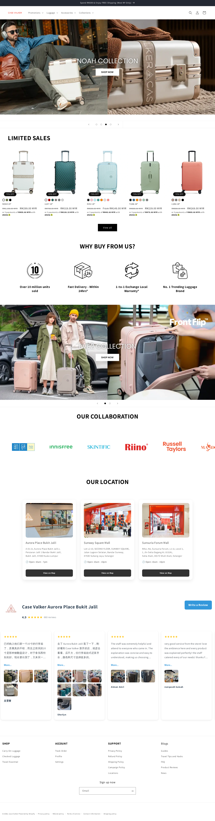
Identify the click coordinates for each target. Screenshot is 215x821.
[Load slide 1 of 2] (105, 403)
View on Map (49, 573)
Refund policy (58, 814)
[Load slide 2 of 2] (110, 403)
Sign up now (108, 782)
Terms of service (73, 814)
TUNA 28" (133, 204)
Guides (164, 750)
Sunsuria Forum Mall (155, 543)
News (163, 772)
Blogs (164, 743)
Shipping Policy (116, 761)
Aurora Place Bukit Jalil (41, 543)
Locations (113, 772)
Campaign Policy (116, 767)
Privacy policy (44, 814)
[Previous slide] (88, 124)
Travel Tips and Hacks (172, 756)
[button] (35, 12)
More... (7, 665)
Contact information (91, 814)
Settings (59, 761)
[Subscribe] (132, 791)
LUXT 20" (49, 204)
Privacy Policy (115, 750)
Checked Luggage (11, 756)
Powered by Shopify (27, 814)
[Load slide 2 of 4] (101, 124)
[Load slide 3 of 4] (106, 124)
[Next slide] (118, 124)
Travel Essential (10, 761)
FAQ (163, 761)
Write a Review (198, 605)
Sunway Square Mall (97, 543)
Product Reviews (169, 767)
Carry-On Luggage (11, 750)
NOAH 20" (6, 204)
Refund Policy (115, 756)
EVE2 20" (91, 204)
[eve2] (107, 352)
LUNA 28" (176, 204)
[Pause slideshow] (126, 124)
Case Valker (13, 814)
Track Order (61, 750)
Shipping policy (110, 814)
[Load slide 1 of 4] (96, 124)
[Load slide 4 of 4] (110, 124)
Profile (58, 756)
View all (107, 227)
